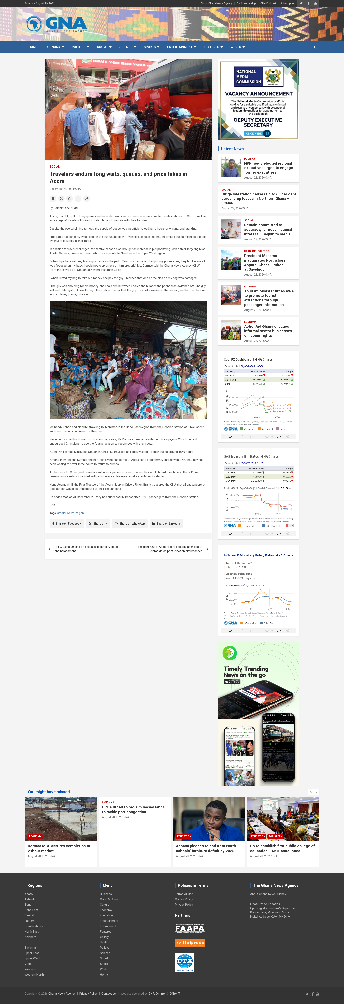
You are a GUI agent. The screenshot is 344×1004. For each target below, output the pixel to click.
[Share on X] (61, 198)
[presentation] (311, 792)
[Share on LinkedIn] (78, 198)
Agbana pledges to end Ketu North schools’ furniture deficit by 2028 (206, 848)
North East (32, 931)
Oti (26, 942)
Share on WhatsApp (132, 523)
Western (30, 969)
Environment (108, 926)
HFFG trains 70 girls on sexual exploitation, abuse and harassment (87, 549)
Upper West (32, 958)
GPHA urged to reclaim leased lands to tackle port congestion (133, 809)
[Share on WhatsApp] (69, 198)
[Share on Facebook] (53, 198)
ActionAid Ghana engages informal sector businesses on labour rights (268, 331)
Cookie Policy (184, 899)
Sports (150, 47)
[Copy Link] (86, 198)
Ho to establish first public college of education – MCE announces (282, 848)
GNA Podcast (268, 3)
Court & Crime (109, 899)
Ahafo (29, 894)
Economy (53, 47)
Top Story (275, 836)
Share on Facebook (68, 523)
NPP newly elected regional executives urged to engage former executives (268, 168)
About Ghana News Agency (216, 3)
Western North (34, 974)
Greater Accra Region (70, 513)
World (236, 47)
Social (102, 47)
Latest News (232, 148)
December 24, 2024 (62, 188)
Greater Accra (34, 926)
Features (211, 47)
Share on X (100, 523)
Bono (28, 904)
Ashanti (30, 899)
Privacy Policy (184, 904)
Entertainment (180, 47)
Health (104, 942)
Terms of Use (184, 894)
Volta (28, 964)
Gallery (104, 937)
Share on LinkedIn (168, 523)
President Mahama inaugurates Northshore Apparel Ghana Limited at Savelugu (265, 262)
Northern (30, 937)
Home (33, 47)
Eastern (30, 921)
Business (106, 894)
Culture (104, 904)
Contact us (108, 993)
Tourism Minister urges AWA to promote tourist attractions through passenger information (269, 298)
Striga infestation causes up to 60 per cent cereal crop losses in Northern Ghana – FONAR (258, 198)
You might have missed (48, 791)
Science (125, 47)
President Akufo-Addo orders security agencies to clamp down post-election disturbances (169, 549)
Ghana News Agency (61, 993)
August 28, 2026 (254, 177)
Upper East (32, 953)
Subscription (287, 3)
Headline (250, 251)
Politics (79, 47)
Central (29, 915)
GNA (78, 188)
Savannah (31, 947)
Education (184, 836)
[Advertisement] (128, 593)
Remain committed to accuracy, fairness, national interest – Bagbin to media (268, 229)
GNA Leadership (246, 3)
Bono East (31, 910)
